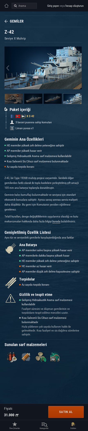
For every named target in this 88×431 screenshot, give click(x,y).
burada (56, 221)
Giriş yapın (53, 5)
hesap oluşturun (74, 5)
